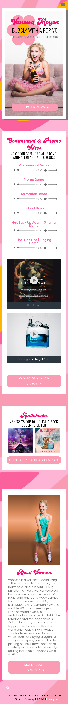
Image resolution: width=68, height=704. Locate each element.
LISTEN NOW (34, 107)
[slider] (51, 170)
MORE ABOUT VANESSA (34, 667)
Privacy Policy (54, 699)
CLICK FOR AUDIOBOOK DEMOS (32, 460)
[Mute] (45, 170)
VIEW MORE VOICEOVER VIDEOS (32, 381)
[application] (34, 170)
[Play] (14, 169)
